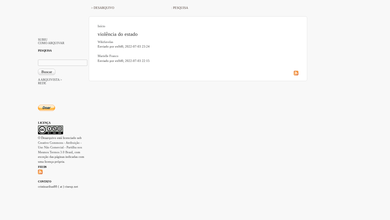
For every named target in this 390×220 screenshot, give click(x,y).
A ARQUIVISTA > (50, 79)
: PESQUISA (179, 7)
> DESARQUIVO (102, 7)
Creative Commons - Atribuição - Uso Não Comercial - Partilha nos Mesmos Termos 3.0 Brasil (60, 147)
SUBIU (42, 39)
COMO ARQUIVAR (51, 43)
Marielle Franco (108, 56)
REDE (42, 83)
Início (101, 26)
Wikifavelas (105, 42)
